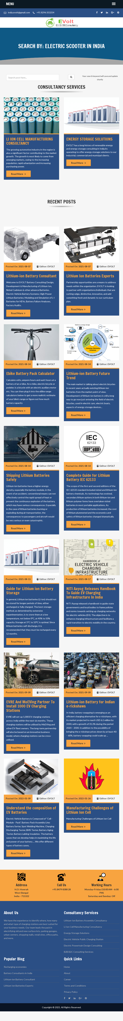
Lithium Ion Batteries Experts (90, 276)
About (67, 973)
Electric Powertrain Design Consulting (83, 945)
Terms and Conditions (75, 985)
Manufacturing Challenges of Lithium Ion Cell (89, 810)
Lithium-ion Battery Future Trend (88, 375)
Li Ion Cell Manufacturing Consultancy (83, 926)
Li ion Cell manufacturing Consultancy (29, 141)
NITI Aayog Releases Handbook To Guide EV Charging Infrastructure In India (91, 593)
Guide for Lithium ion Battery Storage (29, 591)
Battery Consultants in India (18, 973)
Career (67, 979)
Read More (17, 173)
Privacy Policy (71, 992)
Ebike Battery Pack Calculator (30, 373)
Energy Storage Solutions (89, 139)
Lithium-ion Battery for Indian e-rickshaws (90, 704)
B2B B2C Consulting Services (78, 951)
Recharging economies (15, 966)
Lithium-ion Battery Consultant (31, 276)
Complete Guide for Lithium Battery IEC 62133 (88, 477)
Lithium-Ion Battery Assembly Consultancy (85, 920)
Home (67, 966)
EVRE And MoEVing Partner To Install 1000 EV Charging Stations (30, 706)
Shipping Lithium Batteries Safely (27, 477)
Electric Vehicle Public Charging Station (83, 939)
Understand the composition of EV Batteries (31, 810)
